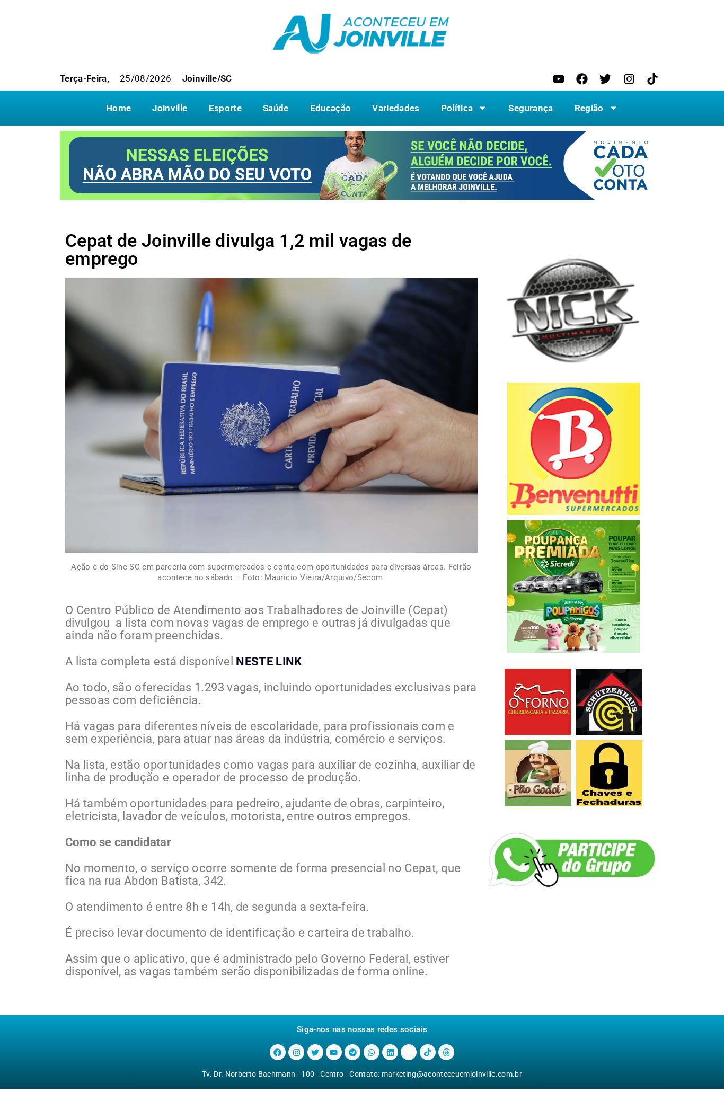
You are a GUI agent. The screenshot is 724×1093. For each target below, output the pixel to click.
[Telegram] (352, 1052)
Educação (330, 108)
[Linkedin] (390, 1052)
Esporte (225, 108)
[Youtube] (558, 79)
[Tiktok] (652, 79)
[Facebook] (582, 79)
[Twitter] (605, 79)
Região (589, 108)
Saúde (276, 108)
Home (118, 108)
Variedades (395, 108)
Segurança (530, 108)
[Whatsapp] (371, 1052)
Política (457, 108)
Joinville (169, 108)
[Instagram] (629, 79)
